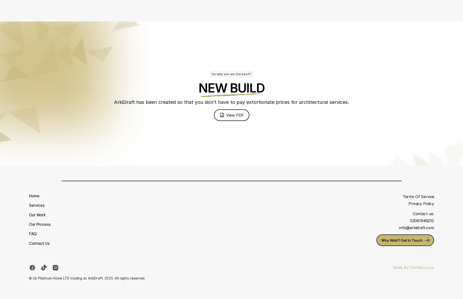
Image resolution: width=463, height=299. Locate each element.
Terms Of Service (418, 196)
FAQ (33, 233)
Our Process (39, 224)
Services (36, 205)
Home (34, 195)
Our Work (37, 215)
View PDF (235, 115)
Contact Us (39, 243)
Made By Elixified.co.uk (413, 267)
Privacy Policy (421, 203)
